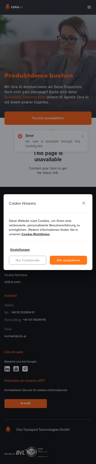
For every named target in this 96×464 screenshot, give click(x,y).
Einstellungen (20, 250)
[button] (83, 204)
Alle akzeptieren (68, 260)
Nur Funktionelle (28, 260)
